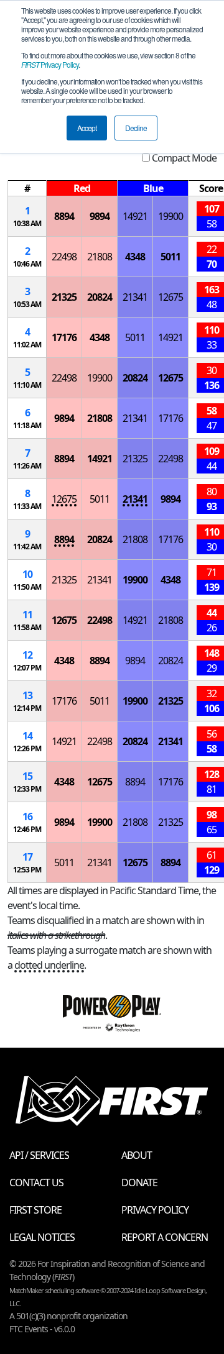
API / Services (39, 1155)
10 (27, 574)
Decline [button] (136, 127)
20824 (99, 297)
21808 (99, 256)
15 (27, 776)
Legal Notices (42, 1237)
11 (27, 614)
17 (27, 857)
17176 (64, 337)
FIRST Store (35, 1210)
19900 (170, 216)
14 (27, 736)
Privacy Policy (49, 64)
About (136, 1155)
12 (27, 655)
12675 (170, 297)
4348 (135, 256)
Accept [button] (86, 127)
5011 (170, 256)
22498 (64, 256)
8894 (64, 216)
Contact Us (36, 1182)
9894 (100, 216)
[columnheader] (27, 188)
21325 (64, 297)
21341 (135, 297)
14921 (135, 216)
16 (27, 816)
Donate (139, 1182)
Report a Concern (164, 1237)
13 (27, 695)
